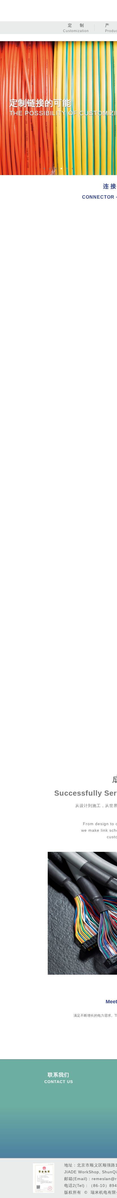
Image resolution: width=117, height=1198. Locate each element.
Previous (44, 913)
